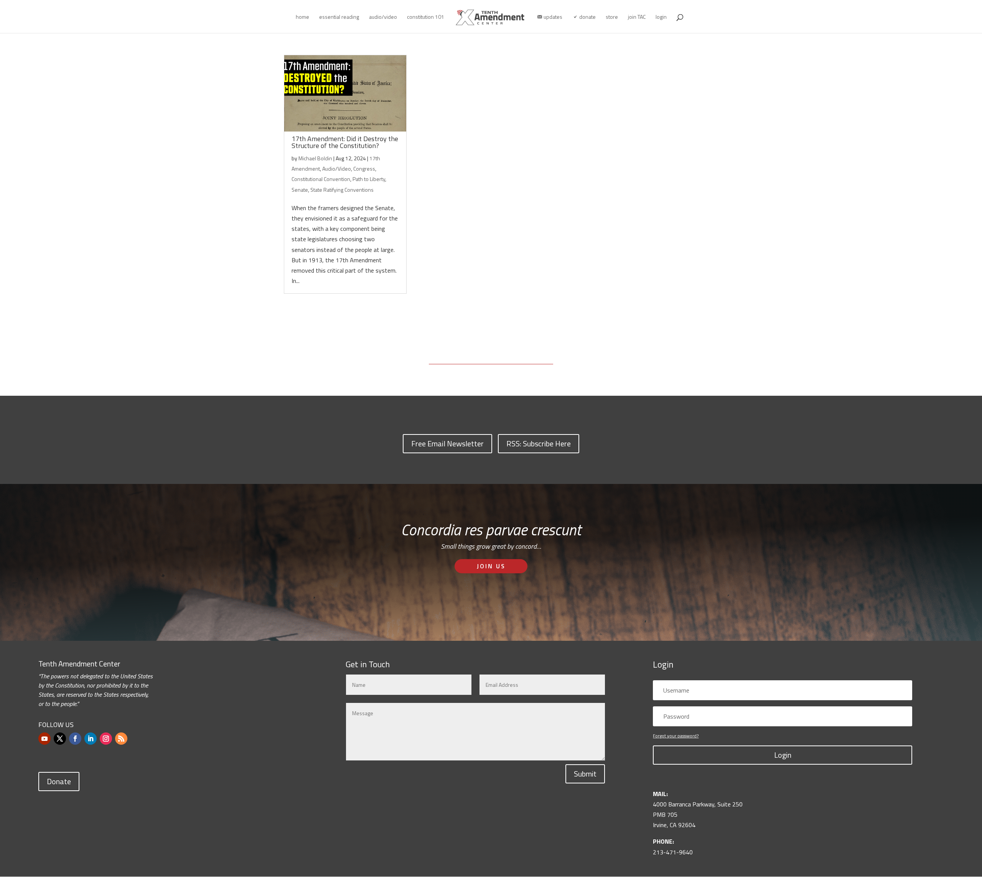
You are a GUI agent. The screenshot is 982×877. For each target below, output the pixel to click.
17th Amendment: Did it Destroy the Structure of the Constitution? (345, 142)
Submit (585, 774)
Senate (300, 190)
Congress (364, 169)
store (612, 17)
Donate (59, 781)
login (661, 17)
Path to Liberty (369, 179)
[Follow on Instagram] (106, 738)
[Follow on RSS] (121, 738)
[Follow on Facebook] (75, 738)
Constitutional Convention (321, 179)
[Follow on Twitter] (60, 738)
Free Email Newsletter (447, 443)
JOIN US (491, 566)
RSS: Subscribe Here (538, 443)
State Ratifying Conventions (342, 190)
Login (782, 755)
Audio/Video (336, 169)
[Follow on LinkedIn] (90, 738)
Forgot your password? (676, 735)
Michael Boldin (315, 158)
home (302, 17)
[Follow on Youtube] (44, 738)
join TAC (637, 17)
